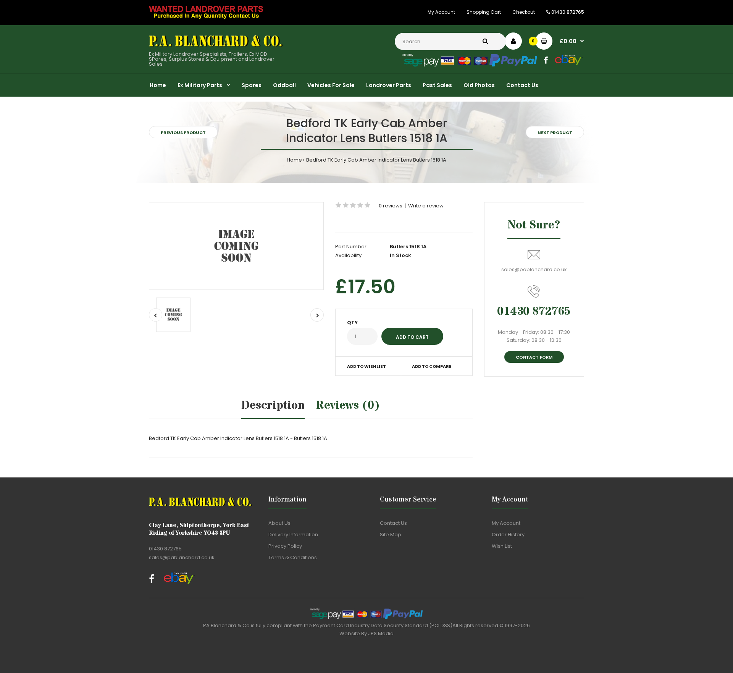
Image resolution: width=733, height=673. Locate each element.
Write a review (426, 205)
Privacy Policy (285, 546)
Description (273, 405)
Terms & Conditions (292, 557)
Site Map (390, 534)
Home (294, 159)
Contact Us (393, 523)
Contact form (534, 357)
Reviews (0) (348, 405)
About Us (279, 523)
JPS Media (381, 633)
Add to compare (431, 366)
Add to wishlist (366, 366)
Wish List (502, 546)
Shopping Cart (484, 12)
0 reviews (390, 205)
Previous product (183, 132)
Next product (555, 132)
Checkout (523, 12)
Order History (508, 534)
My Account (441, 12)
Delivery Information (293, 534)
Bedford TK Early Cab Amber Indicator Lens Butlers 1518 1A (376, 159)
